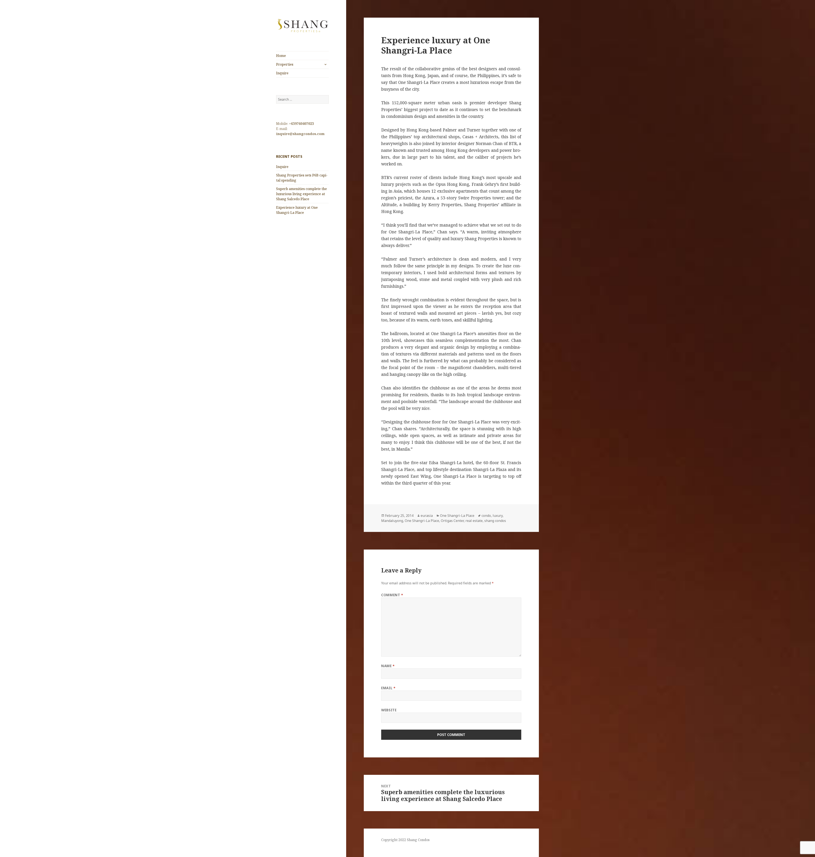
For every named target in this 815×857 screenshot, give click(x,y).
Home (281, 55)
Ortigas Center (452, 520)
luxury (498, 515)
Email (388, 688)
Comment (392, 595)
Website (388, 710)
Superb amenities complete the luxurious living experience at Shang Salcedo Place (301, 193)
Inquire (282, 73)
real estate (474, 520)
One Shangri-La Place (457, 515)
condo (486, 515)
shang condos (495, 520)
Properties (284, 64)
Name (388, 666)
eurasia (427, 515)
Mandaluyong (392, 520)
